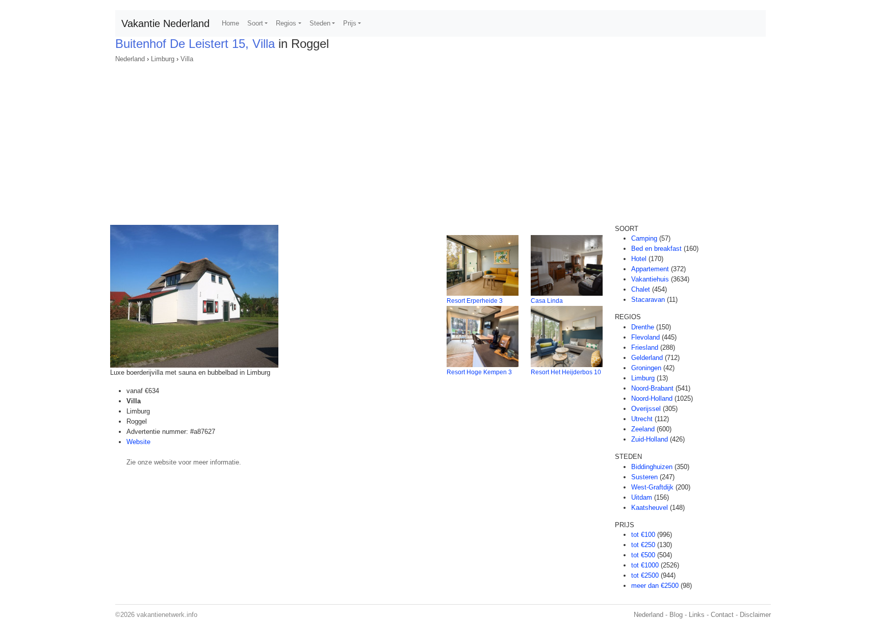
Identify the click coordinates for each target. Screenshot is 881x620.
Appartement (650, 269)
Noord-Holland (651, 398)
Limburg (162, 59)
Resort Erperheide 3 (475, 300)
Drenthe (642, 327)
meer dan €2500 (655, 585)
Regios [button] (286, 23)
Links (697, 614)
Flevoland (645, 337)
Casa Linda (547, 300)
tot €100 (643, 534)
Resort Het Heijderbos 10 (566, 372)
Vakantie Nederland (165, 23)
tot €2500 (645, 575)
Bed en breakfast (656, 248)
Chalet (640, 289)
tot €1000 (645, 565)
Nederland (130, 59)
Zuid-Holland (649, 439)
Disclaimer (755, 614)
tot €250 (643, 545)
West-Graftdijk (652, 487)
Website (138, 442)
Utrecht (642, 419)
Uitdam (641, 497)
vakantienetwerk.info (167, 614)
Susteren (644, 477)
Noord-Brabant (652, 388)
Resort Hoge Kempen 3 (479, 372)
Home (230, 23)
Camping (644, 238)
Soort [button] (255, 23)
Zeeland (643, 429)
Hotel (638, 259)
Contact (722, 614)
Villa (186, 59)
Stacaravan (648, 299)
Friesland (644, 347)
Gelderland (647, 357)
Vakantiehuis (650, 279)
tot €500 (643, 555)
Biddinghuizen (651, 467)
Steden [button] (319, 23)
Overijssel (646, 408)
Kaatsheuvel (649, 507)
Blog (676, 614)
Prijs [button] (349, 23)
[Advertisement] (440, 140)
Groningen (646, 368)
